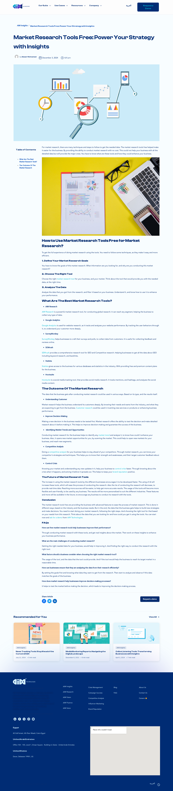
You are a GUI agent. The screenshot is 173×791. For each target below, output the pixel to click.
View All (153, 617)
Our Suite (43, 5)
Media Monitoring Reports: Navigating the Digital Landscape (86, 652)
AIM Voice (67, 708)
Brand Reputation (95, 709)
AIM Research (68, 692)
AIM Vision (67, 697)
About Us (142, 687)
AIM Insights (67, 686)
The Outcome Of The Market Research (27, 166)
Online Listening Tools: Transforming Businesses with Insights (133, 652)
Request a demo (150, 599)
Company (94, 5)
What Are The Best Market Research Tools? (28, 160)
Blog (115, 687)
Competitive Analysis (96, 698)
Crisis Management (95, 687)
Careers (142, 698)
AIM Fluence (67, 703)
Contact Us (143, 693)
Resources (77, 5)
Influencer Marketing (96, 703)
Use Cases (59, 5)
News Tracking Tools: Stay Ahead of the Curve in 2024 (35, 652)
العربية (128, 5)
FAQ (115, 693)
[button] (45, 5)
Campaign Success (95, 693)
